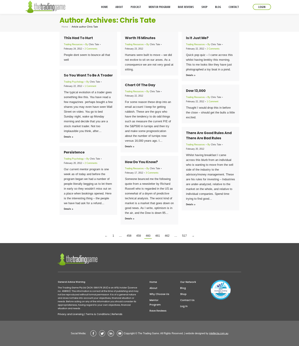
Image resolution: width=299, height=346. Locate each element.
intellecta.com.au (218, 333)
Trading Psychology (74, 81)
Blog (183, 288)
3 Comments (152, 172)
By (92, 44)
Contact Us (187, 300)
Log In (184, 306)
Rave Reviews (158, 310)
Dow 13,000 (196, 90)
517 (184, 235)
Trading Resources (73, 44)
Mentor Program (155, 302)
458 (129, 235)
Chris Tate (138, 20)
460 (148, 235)
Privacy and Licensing (71, 314)
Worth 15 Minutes (140, 37)
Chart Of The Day (140, 85)
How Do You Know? (141, 162)
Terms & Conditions (98, 314)
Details (189, 75)
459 (138, 235)
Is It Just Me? (197, 37)
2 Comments (91, 48)
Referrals (117, 314)
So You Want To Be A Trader (88, 75)
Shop (183, 294)
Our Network (188, 282)
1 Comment (90, 86)
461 (157, 235)
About (153, 288)
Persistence (74, 152)
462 (167, 235)
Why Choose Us (159, 294)
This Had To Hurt (78, 37)
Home (153, 282)
